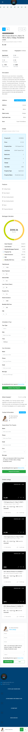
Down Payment (6, 271)
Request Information (14, 471)
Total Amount (5, 264)
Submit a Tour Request (14, 388)
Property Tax (5, 291)
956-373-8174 (13, 418)
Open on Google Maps (20, 100)
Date (3, 332)
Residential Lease (6, 33)
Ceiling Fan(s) (7, 189)
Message (4, 371)
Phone (3, 358)
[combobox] (14, 328)
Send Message (8, 661)
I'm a (3, 448)
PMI (3, 311)
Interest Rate (5, 277)
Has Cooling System (9, 197)
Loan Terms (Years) (7, 284)
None (5, 205)
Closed (11, 33)
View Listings (22, 412)
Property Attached (8, 209)
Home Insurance (6, 297)
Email (3, 365)
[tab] (4, 29)
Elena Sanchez (8, 512)
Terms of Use (21, 384)
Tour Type (4, 325)
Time (3, 338)
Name (3, 351)
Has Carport (7, 193)
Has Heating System (9, 201)
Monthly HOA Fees (7, 304)
